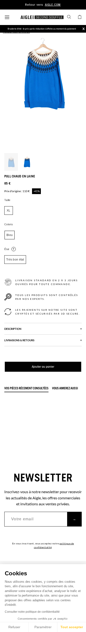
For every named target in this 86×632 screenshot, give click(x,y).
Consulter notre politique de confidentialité (32, 611)
